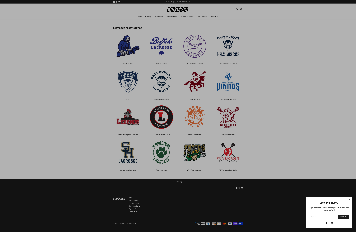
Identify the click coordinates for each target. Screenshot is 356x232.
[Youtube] (332, 223)
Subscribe (343, 217)
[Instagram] (329, 223)
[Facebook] (326, 223)
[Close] (350, 200)
